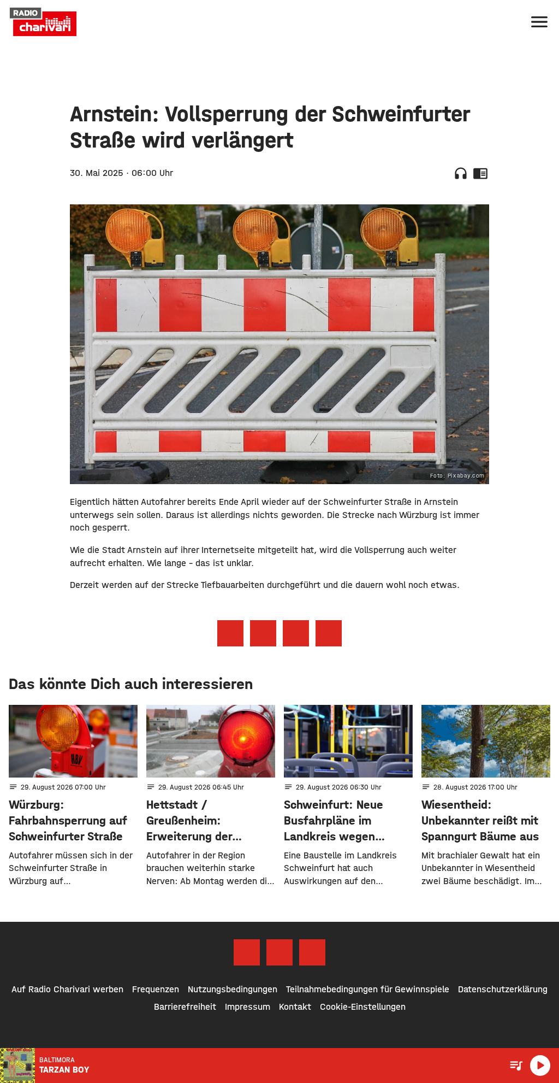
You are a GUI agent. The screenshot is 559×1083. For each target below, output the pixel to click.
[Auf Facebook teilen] (230, 633)
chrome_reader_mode (480, 173)
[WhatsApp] (312, 952)
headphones (460, 173)
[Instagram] (279, 952)
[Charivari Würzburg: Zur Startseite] (43, 22)
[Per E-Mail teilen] (329, 633)
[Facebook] (247, 952)
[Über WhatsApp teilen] (296, 633)
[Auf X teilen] (263, 633)
